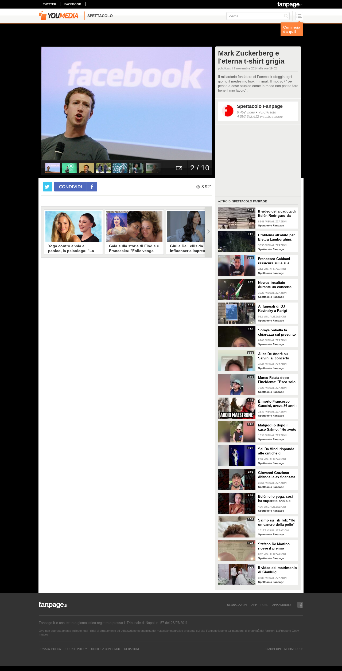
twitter (49, 4)
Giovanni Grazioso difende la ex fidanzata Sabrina (276, 475)
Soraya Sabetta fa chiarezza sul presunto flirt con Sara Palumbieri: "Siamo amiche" (277, 332)
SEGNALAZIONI (237, 604)
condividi (70, 186)
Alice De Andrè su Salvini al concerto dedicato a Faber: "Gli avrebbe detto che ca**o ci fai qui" (276, 356)
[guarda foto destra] (143, 103)
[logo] (290, 4)
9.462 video (246, 112)
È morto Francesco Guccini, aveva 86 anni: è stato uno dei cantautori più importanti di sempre (277, 403)
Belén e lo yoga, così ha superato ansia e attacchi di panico (275, 499)
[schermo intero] (179, 167)
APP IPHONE (259, 604)
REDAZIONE (132, 649)
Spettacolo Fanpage (260, 106)
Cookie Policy (76, 649)
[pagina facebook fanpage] (300, 605)
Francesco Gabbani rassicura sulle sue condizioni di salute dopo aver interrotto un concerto (277, 261)
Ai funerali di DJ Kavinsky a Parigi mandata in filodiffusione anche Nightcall (274, 308)
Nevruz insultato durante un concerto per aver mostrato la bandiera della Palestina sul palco (275, 285)
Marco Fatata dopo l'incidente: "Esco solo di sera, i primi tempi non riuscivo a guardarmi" (277, 380)
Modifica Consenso (105, 649)
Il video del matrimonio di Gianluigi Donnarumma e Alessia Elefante (277, 570)
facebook (72, 4)
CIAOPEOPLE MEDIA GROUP (284, 649)
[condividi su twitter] (47, 186)
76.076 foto (267, 112)
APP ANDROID (281, 604)
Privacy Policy (50, 649)
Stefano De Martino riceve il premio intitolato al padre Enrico (274, 546)
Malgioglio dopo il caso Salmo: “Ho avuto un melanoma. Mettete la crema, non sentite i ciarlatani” (277, 427)
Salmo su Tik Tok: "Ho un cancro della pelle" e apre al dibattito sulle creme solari (277, 522)
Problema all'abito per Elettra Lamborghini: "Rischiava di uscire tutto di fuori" (276, 237)
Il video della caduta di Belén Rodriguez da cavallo (277, 213)
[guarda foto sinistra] (58, 103)
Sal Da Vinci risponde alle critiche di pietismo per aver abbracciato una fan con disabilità (276, 451)
